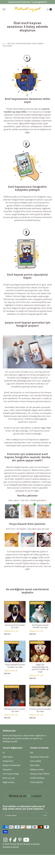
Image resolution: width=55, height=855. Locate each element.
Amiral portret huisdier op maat (15, 626)
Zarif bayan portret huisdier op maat (40, 626)
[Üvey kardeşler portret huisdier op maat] (15, 651)
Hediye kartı (8, 761)
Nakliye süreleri (37, 769)
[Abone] (44, 815)
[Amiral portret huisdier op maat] (15, 612)
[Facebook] (10, 840)
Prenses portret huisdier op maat (40, 710)
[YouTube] (26, 840)
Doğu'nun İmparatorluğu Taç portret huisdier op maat (40, 668)
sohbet (34, 557)
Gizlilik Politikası (37, 778)
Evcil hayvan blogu (11, 773)
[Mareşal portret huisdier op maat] (15, 695)
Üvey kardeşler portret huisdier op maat (15, 665)
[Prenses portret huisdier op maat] (40, 695)
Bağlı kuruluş (8, 782)
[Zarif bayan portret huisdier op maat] (40, 612)
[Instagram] (5, 840)
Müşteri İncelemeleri (12, 765)
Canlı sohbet (35, 761)
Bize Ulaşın (35, 765)
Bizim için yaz (9, 778)
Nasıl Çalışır (8, 756)
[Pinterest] (19, 840)
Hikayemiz (7, 769)
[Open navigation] (4, 9)
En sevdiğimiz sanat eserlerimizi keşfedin (27, 590)
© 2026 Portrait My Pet (13, 844)
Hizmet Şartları (36, 782)
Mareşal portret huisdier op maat (14, 710)
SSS (31, 752)
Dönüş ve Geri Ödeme (40, 773)
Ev (3, 43)
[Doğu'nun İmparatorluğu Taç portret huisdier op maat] (40, 651)
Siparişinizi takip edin (39, 756)
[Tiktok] (14, 840)
